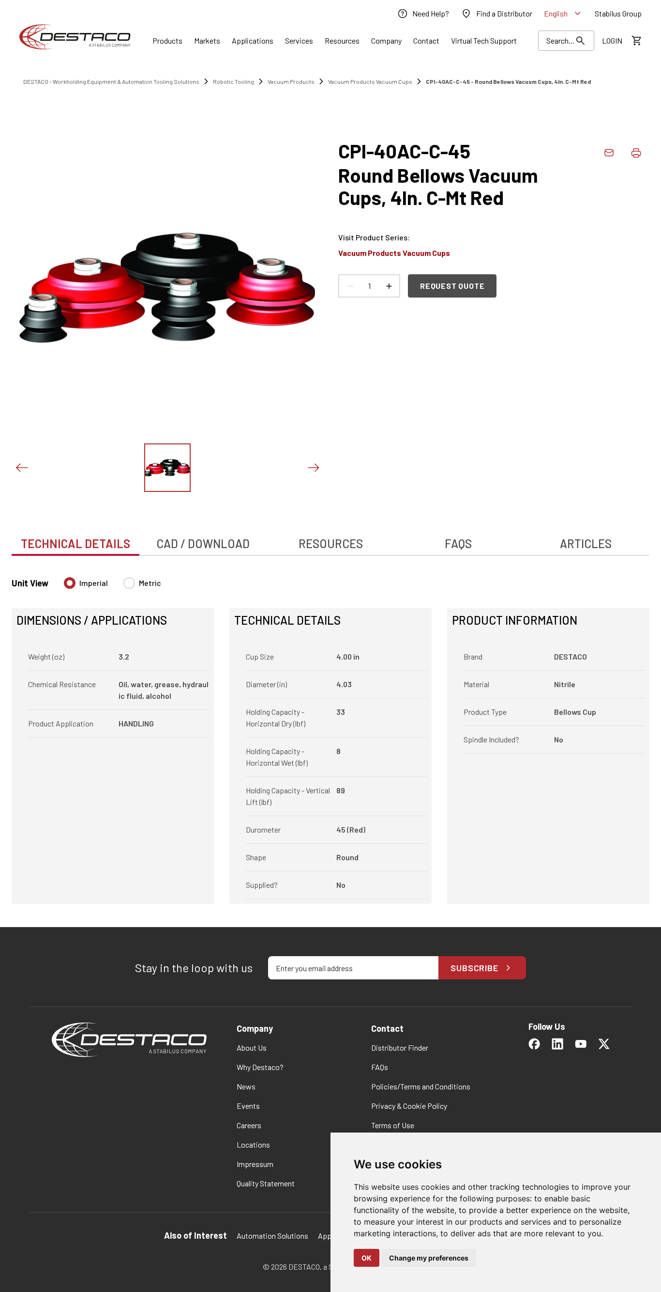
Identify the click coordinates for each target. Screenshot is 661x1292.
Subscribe (474, 967)
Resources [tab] (331, 543)
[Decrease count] (349, 286)
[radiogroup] (112, 587)
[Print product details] (635, 152)
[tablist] (330, 538)
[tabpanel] (330, 735)
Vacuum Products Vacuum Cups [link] (370, 81)
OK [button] (366, 1258)
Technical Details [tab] (75, 543)
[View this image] (167, 467)
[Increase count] (388, 286)
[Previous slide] (21, 468)
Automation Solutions (272, 1235)
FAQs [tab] (458, 543)
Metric (150, 582)
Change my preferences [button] (428, 1258)
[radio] (69, 583)
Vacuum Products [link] (291, 81)
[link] (423, 13)
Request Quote (452, 285)
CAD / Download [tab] (203, 543)
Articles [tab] (586, 543)
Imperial (93, 582)
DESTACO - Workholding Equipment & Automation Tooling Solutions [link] (111, 81)
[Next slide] (313, 468)
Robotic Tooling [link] (233, 81)
